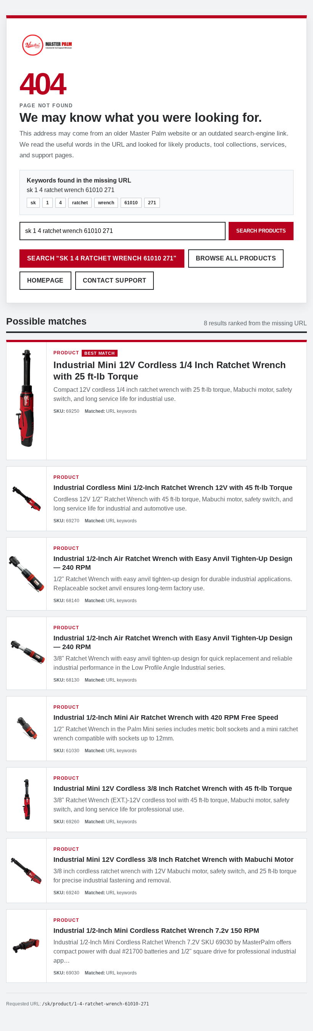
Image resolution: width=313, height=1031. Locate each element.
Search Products (261, 231)
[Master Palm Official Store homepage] (46, 56)
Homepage (45, 280)
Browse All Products (236, 258)
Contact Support (115, 280)
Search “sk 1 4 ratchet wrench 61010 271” (102, 258)
